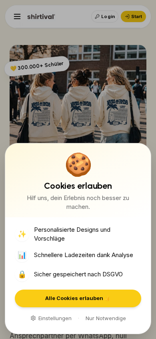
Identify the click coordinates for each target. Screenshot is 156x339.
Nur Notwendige (106, 318)
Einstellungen (55, 318)
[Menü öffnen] (17, 16)
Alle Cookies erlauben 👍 (78, 298)
